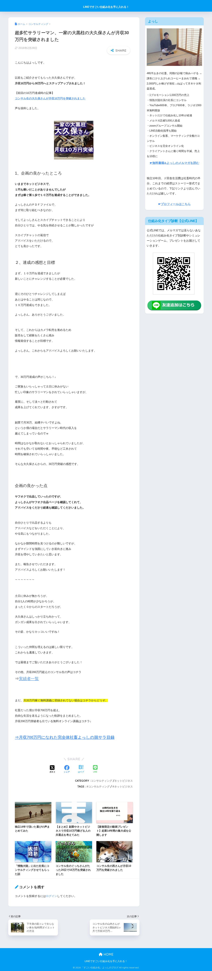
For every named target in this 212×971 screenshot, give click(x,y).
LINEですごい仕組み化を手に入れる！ (106, 6)
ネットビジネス (123, 780)
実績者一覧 (29, 678)
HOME (108, 954)
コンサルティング (101, 780)
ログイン (51, 896)
